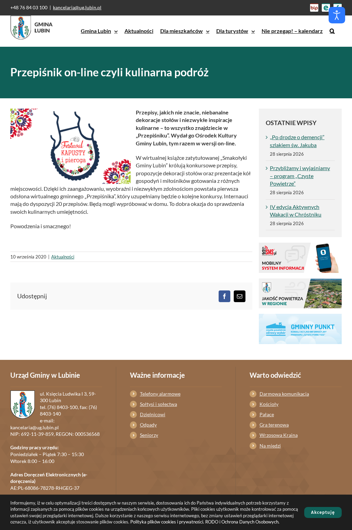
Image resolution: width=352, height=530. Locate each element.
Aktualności (62, 257)
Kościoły (269, 404)
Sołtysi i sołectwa (158, 404)
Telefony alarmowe (160, 394)
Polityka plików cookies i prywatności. (167, 522)
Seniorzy (149, 435)
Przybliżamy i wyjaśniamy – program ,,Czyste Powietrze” (300, 176)
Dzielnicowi (152, 414)
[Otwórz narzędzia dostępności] (337, 15)
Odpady (148, 425)
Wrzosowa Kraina (279, 435)
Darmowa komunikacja (284, 394)
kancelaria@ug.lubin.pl (77, 7)
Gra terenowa (274, 425)
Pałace (267, 414)
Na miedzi (270, 446)
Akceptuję (323, 512)
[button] (332, 30)
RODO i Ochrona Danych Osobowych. (242, 522)
